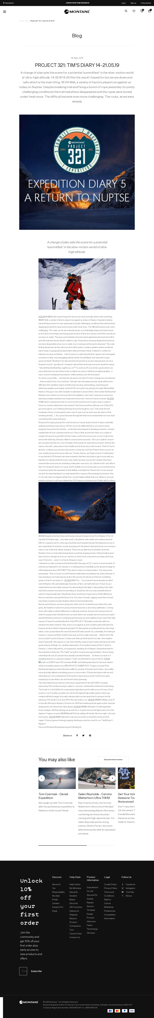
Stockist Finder (56, 898)
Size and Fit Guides (92, 897)
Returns (73, 918)
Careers (55, 903)
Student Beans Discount (73, 899)
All (72, 58)
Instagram (130, 888)
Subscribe (36, 971)
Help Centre (74, 884)
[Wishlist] (134, 11)
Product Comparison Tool (75, 926)
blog (26, 21)
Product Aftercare (91, 919)
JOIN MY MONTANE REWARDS (69, 3)
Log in (123, 3)
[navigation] (41, 778)
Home (21, 21)
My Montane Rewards (75, 890)
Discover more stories (113, 760)
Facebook (130, 884)
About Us (56, 884)
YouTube (130, 892)
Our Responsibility (58, 890)
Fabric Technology (92, 927)
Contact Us (74, 937)
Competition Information (110, 916)
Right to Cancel (107, 901)
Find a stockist (146, 3)
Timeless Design (91, 912)
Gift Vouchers (75, 907)
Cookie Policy (110, 884)
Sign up (133, 3)
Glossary (91, 933)
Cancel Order (75, 933)
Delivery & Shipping (74, 913)
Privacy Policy (110, 888)
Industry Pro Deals (57, 909)
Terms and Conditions (109, 894)
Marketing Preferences (109, 909)
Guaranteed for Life (92, 889)
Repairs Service (90, 904)
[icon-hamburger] (4, 11)
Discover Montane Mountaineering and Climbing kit (59, 727)
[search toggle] (126, 11)
